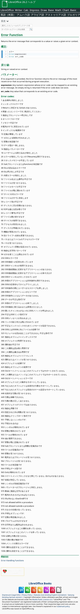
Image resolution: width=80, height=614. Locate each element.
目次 (3, 20)
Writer (18, 10)
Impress (34, 10)
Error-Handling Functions (12, 560)
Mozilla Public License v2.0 (42, 599)
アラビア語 (37, 14)
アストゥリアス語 (55, 14)
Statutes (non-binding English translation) (50, 595)
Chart (65, 10)
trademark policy (63, 606)
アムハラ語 (23, 14)
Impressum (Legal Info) (11, 595)
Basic (73, 10)
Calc (26, 10)
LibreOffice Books (40, 583)
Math (58, 10)
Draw (44, 10)
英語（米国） (8, 14)
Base (51, 10)
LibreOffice (7, 10)
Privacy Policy (27, 595)
